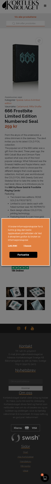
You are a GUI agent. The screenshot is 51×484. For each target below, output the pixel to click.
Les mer (12, 245)
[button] (45, 478)
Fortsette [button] (23, 254)
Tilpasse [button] (27, 246)
